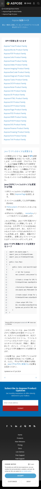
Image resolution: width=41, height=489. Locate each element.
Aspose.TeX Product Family (15, 139)
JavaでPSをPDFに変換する (18, 364)
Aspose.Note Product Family (15, 87)
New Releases (20, 442)
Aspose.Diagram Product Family (17, 76)
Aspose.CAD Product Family (15, 91)
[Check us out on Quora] (25, 426)
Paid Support (19, 459)
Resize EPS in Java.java (13, 322)
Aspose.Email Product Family (15, 61)
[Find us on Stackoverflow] (20, 426)
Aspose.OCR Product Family (15, 83)
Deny (29, 481)
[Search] (38, 3)
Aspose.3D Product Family (14, 94)
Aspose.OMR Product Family (15, 117)
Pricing (20, 445)
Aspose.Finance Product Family (16, 128)
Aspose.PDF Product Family (15, 53)
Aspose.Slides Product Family (15, 65)
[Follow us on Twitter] (11, 426)
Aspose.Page (20, 194)
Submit (21, 408)
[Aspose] (14, 3)
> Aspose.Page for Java (9, 14)
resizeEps (29, 213)
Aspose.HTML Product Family (16, 98)
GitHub (9, 324)
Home (20, 435)
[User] (34, 3)
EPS (31, 156)
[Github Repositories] (30, 426)
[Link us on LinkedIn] (16, 426)
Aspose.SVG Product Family (15, 124)
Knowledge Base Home (11, 9)
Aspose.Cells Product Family (15, 57)
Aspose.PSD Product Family (15, 113)
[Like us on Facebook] (7, 426)
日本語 (28, 3)
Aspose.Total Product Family (15, 46)
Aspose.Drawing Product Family (17, 132)
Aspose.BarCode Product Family (17, 72)
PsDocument (11, 207)
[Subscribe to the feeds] (34, 426)
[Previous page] (5, 377)
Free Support (20, 455)
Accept (20, 476)
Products (20, 438)
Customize (12, 481)
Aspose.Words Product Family (16, 50)
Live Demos (20, 452)
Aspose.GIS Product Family (14, 102)
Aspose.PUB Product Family (15, 121)
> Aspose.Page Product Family (12, 11)
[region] (20, 283)
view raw (33, 322)
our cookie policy (26, 471)
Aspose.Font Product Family (15, 136)
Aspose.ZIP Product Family (14, 106)
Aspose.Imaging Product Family (16, 68)
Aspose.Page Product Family (15, 109)
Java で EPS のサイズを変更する (18, 151)
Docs (20, 448)
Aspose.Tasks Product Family (16, 79)
